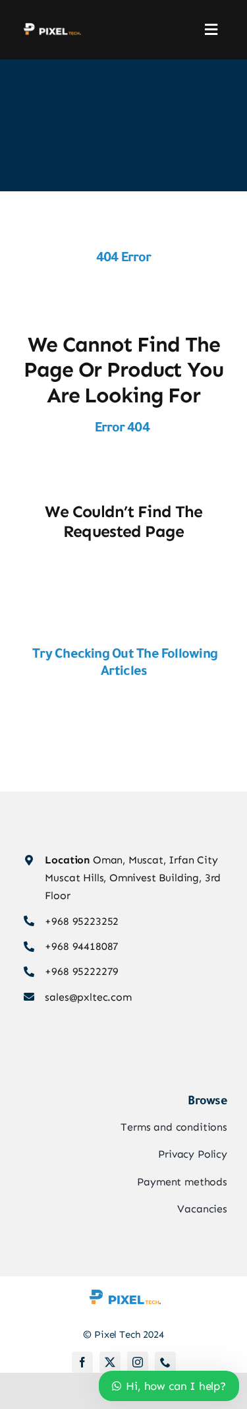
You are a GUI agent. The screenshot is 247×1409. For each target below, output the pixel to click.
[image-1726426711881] (123, 1281)
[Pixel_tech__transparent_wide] (51, 27)
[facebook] (82, 1362)
